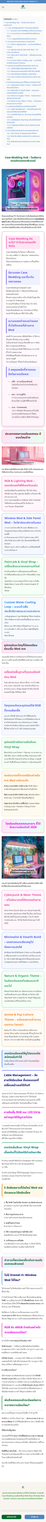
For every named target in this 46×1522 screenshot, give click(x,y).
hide (15, 19)
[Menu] (3, 7)
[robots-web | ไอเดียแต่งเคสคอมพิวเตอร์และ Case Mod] (23, 7)
